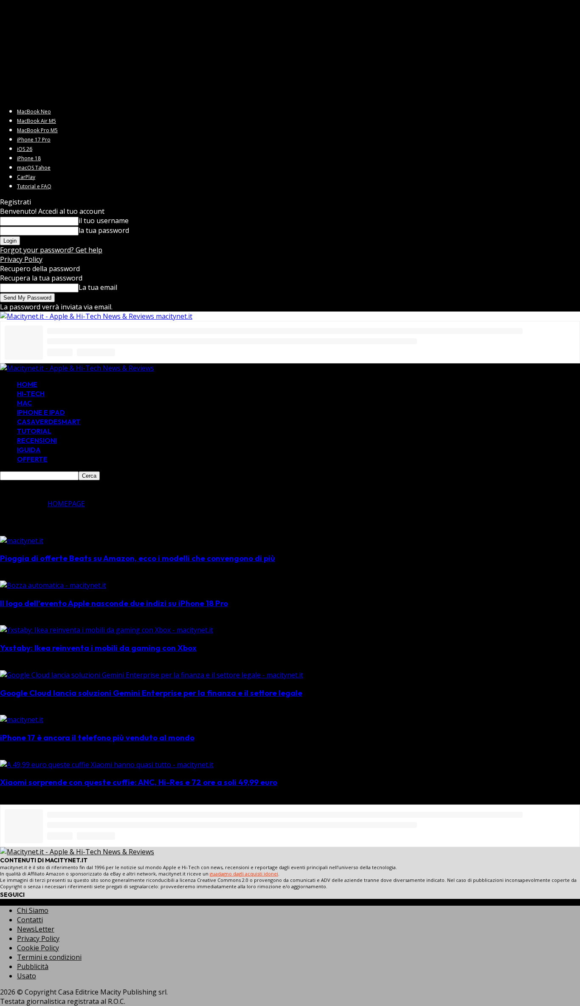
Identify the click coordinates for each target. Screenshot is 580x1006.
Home (27, 384)
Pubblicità (32, 966)
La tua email (98, 287)
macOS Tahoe (34, 167)
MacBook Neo (34, 111)
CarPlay (26, 177)
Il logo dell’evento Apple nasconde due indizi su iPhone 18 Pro (114, 603)
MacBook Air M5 (36, 121)
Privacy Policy (21, 259)
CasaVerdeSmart (49, 421)
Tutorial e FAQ (34, 186)
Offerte (32, 459)
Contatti (30, 919)
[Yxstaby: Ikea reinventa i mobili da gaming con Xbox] (106, 630)
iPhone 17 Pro (34, 139)
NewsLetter (35, 929)
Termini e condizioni (49, 957)
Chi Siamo (32, 910)
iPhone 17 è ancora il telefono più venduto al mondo (97, 737)
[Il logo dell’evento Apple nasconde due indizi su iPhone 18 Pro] (53, 585)
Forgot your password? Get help (51, 250)
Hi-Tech (31, 393)
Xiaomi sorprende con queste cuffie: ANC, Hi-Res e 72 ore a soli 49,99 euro (138, 782)
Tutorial (34, 431)
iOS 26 (24, 149)
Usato (26, 975)
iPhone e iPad (41, 412)
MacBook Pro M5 (37, 130)
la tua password (104, 230)
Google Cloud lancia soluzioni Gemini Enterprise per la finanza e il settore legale (151, 693)
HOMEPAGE (66, 503)
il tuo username (104, 220)
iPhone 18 (29, 158)
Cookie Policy (38, 947)
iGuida (29, 449)
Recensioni (37, 440)
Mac (24, 403)
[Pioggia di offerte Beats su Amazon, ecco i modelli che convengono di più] (21, 540)
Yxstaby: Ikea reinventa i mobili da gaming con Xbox (98, 648)
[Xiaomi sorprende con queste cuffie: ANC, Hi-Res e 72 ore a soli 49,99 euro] (107, 764)
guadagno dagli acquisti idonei (244, 873)
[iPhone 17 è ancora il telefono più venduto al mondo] (21, 719)
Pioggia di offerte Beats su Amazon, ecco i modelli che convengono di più (137, 558)
